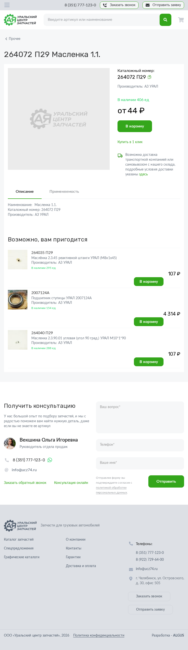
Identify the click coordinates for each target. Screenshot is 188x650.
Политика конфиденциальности (98, 635)
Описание (25, 192)
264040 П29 (42, 333)
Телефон (107, 444)
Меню (7, 5)
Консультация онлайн (71, 483)
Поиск (165, 20)
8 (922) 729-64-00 (150, 559)
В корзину (135, 126)
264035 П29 (42, 253)
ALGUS (178, 635)
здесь (143, 174)
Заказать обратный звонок (25, 483)
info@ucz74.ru (24, 470)
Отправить (166, 481)
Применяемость (64, 192)
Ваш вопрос (110, 407)
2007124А (40, 293)
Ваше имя (108, 463)
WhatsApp (50, 460)
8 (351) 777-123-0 (80, 5)
